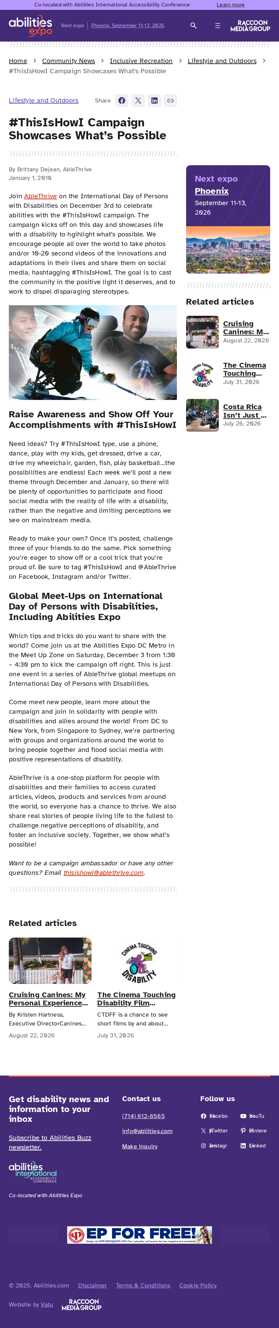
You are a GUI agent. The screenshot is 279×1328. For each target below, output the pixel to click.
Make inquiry (140, 1146)
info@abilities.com (147, 1131)
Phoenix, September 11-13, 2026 (127, 25)
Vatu (47, 1304)
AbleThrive (40, 196)
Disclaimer (92, 1285)
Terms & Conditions (143, 1285)
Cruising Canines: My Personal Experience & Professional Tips (47, 999)
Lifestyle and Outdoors (222, 61)
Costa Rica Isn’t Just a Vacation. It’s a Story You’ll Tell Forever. (246, 411)
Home (18, 61)
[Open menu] (218, 25)
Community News (68, 61)
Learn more (231, 4)
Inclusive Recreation (141, 61)
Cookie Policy (198, 1285)
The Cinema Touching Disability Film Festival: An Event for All (136, 999)
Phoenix (212, 191)
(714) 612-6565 (143, 1116)
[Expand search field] (193, 26)
